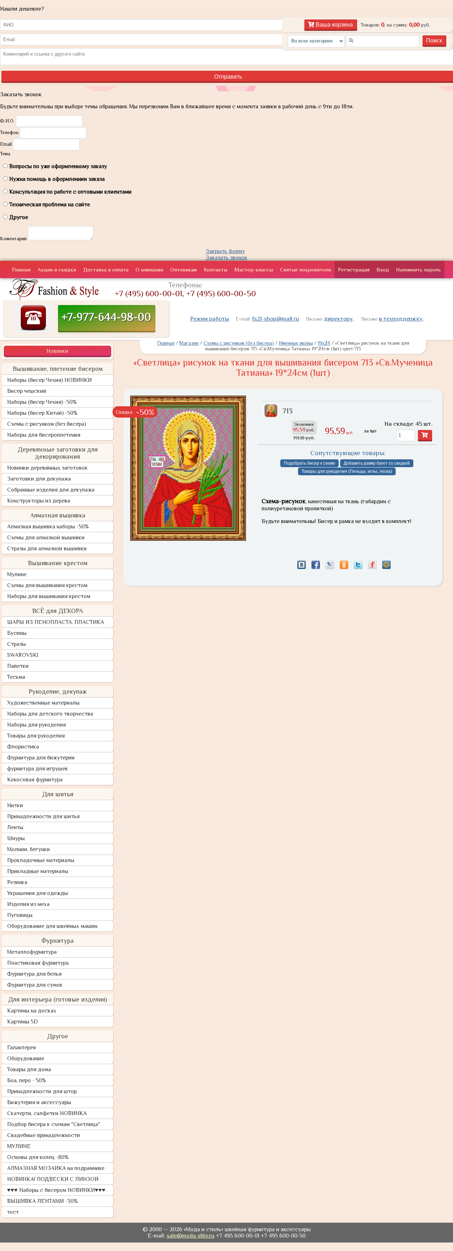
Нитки (15, 805)
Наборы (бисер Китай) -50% (42, 413)
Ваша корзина (333, 25)
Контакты (215, 269)
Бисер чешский (26, 391)
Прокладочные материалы (40, 860)
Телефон (9, 132)
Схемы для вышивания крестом (47, 585)
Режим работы (209, 318)
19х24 (324, 343)
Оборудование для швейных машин (52, 926)
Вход (383, 269)
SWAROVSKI (22, 655)
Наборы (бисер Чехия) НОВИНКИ (49, 380)
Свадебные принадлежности (43, 1135)
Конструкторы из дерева (38, 501)
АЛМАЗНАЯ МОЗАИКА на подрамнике (55, 1168)
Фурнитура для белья (34, 974)
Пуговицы (20, 915)
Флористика (23, 747)
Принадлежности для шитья (43, 816)
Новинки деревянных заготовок (47, 468)
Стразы (16, 644)
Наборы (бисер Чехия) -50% (42, 402)
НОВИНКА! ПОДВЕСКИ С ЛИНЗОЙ (52, 1179)
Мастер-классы (253, 269)
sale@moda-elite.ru (190, 1236)
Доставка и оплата (105, 269)
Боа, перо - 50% (26, 1080)
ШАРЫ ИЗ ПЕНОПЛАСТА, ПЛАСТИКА (55, 622)
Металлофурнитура (32, 952)
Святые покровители (305, 269)
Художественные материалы (43, 703)
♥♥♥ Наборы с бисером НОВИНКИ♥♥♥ (56, 1190)
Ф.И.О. (7, 121)
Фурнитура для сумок (35, 985)
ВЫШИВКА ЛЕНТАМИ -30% (42, 1201)
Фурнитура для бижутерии (41, 757)
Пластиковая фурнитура (38, 963)
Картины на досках (31, 1011)
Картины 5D (22, 1021)
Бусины (17, 633)
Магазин (189, 343)
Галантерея (21, 1047)
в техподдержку (401, 318)
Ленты (15, 827)
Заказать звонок (226, 257)
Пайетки (18, 666)
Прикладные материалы (37, 871)
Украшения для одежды (37, 893)
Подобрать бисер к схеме (309, 463)
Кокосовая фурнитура (35, 779)
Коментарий (13, 238)
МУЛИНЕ (19, 1146)
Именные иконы (296, 343)
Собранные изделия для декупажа (50, 490)
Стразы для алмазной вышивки (47, 548)
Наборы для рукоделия (36, 725)
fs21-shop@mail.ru (275, 318)
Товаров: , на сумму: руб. (395, 25)
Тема (5, 153)
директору (338, 318)
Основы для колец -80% (38, 1157)
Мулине (17, 574)
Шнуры (16, 838)
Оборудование (25, 1058)
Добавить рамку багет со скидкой (377, 463)
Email (6, 144)
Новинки (57, 351)
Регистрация (353, 269)
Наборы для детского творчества (50, 714)
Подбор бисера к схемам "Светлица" (53, 1124)
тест (13, 1212)
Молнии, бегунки (28, 849)
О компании (149, 269)
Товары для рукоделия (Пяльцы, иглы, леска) (347, 471)
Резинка (17, 882)
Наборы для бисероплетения (43, 435)
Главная (21, 269)
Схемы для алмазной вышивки (46, 537)
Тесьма (16, 677)
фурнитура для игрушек (37, 768)
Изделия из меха (28, 904)
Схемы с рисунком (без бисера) (46, 424)
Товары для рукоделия (36, 736)
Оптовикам (183, 269)
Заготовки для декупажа (39, 479)
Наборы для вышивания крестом (48, 596)
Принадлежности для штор (42, 1091)
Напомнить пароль (418, 269)
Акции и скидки (57, 269)
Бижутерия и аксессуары (39, 1102)
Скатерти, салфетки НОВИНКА (47, 1113)
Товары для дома (29, 1069)
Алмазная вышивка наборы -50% (48, 526)
